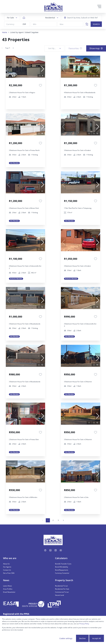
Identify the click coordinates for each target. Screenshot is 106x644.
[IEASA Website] (11, 604)
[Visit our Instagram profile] (56, 550)
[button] (42, 69)
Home (4, 32)
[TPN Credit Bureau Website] (54, 604)
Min (34, 24)
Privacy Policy (84, 624)
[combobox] (79, 18)
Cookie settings (65, 638)
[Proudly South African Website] (33, 604)
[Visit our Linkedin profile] (50, 550)
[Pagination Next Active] (13, 48)
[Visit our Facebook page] (45, 550)
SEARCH (96, 24)
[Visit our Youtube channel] (61, 550)
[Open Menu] (99, 6)
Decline (82, 638)
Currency (10, 24)
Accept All (96, 638)
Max (61, 24)
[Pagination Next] (63, 520)
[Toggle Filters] (87, 24)
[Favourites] (40, 85)
